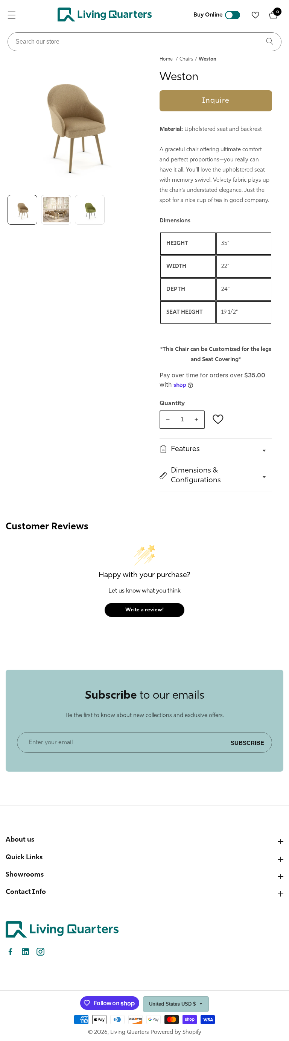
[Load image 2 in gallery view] (56, 210)
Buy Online (207, 15)
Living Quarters (129, 1032)
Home (166, 59)
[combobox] (144, 41)
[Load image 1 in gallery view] (22, 210)
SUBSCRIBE (247, 742)
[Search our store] (270, 41)
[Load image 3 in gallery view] (90, 210)
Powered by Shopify (176, 1032)
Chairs (186, 59)
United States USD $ (173, 1004)
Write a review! (144, 610)
